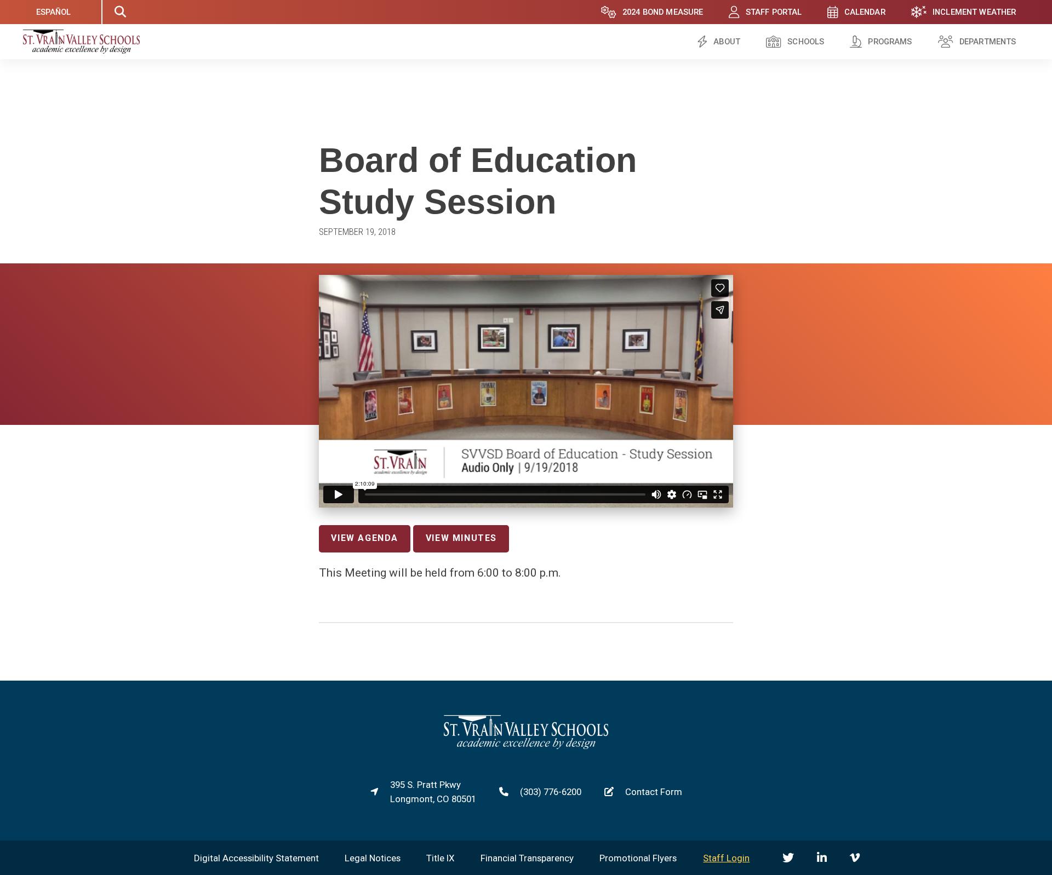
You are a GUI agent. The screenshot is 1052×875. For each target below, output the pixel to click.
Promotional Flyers (638, 858)
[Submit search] (120, 12)
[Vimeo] (854, 858)
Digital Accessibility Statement (256, 858)
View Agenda (364, 538)
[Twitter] (788, 858)
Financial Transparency (527, 858)
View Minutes (461, 538)
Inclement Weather (974, 12)
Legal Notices (373, 858)
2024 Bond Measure (663, 12)
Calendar (864, 12)
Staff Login (726, 858)
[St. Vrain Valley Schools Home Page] (526, 745)
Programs (890, 42)
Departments (987, 42)
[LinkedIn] (821, 858)
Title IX (440, 858)
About (726, 42)
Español (53, 12)
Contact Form (653, 791)
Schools (805, 42)
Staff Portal (774, 12)
